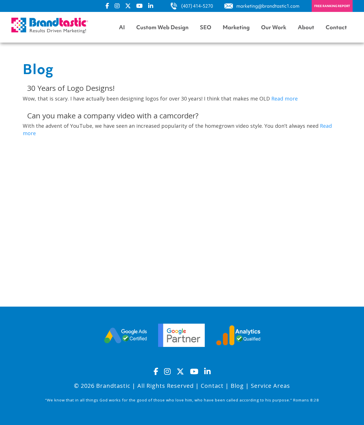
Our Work (273, 27)
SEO (205, 27)
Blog (237, 386)
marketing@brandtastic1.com (267, 6)
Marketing (236, 27)
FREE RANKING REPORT (332, 6)
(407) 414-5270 (197, 6)
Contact (336, 27)
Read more (284, 98)
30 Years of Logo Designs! (71, 88)
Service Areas (270, 386)
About (306, 27)
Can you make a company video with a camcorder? (112, 115)
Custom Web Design (162, 27)
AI (122, 27)
